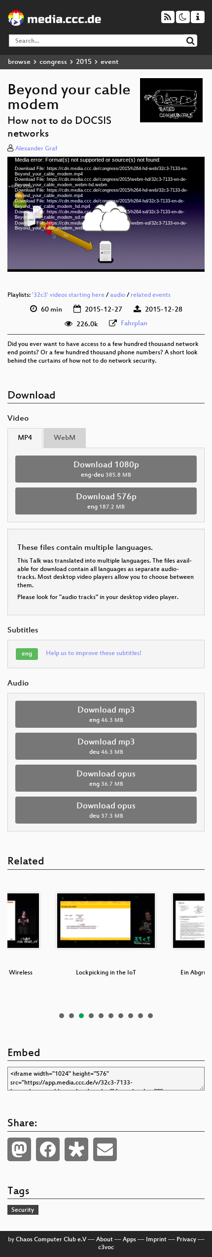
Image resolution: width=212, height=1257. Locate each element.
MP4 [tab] (25, 438)
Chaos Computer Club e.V (51, 1239)
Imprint (156, 1239)
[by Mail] (105, 1149)
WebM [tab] (64, 438)
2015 (84, 62)
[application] (106, 214)
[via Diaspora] (76, 1149)
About (104, 1239)
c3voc (106, 1247)
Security (22, 1210)
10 (150, 1015)
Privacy (186, 1239)
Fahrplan (134, 323)
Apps (129, 1239)
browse (19, 62)
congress (53, 62)
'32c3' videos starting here (68, 295)
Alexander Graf (36, 148)
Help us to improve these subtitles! (93, 653)
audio (117, 295)
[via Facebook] (48, 1149)
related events (151, 295)
